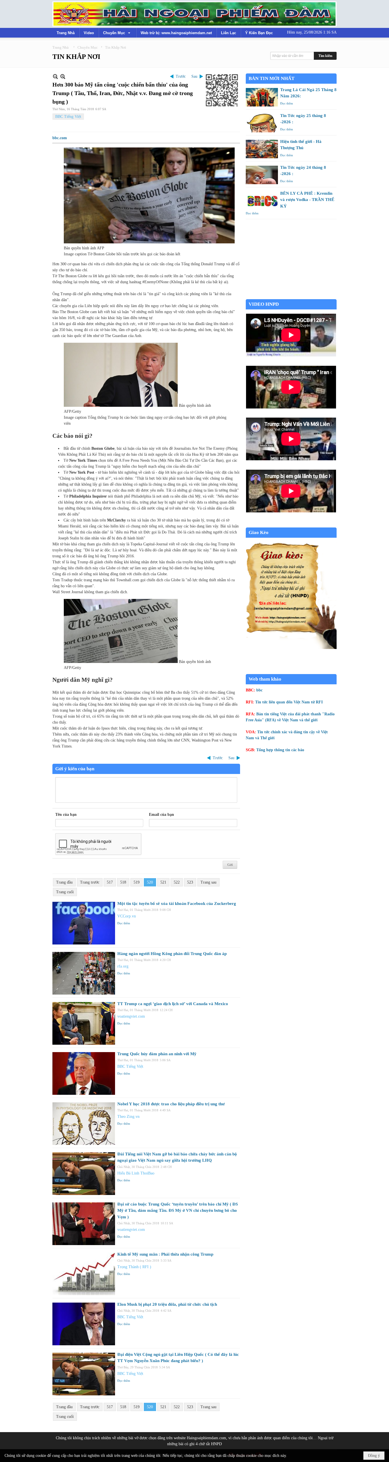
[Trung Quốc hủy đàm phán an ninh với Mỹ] (83, 1073)
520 (150, 882)
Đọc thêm (123, 923)
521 (163, 882)
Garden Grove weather (291, 296)
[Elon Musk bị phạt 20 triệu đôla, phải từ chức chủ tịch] (83, 1324)
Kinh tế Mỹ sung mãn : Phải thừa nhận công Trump (165, 1254)
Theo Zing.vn (128, 1116)
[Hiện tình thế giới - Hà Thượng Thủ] (262, 149)
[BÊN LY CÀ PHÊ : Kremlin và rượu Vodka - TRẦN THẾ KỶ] (262, 201)
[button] (117, 33)
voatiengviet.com (131, 1016)
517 (110, 882)
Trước (181, 76)
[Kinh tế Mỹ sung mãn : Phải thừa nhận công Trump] (83, 1273)
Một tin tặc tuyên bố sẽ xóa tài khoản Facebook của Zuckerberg (176, 903)
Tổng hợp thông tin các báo (280, 750)
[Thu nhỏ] (55, 76)
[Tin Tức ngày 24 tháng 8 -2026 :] (262, 175)
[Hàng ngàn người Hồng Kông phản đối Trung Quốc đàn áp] (83, 973)
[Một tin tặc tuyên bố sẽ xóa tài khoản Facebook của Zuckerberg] (83, 923)
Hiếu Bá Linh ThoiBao (135, 1173)
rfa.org (122, 966)
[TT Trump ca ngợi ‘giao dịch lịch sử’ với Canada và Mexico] (83, 1023)
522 (177, 882)
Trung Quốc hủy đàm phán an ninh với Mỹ (156, 1054)
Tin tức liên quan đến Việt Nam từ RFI (289, 702)
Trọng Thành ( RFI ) (134, 1267)
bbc (259, 690)
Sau (194, 76)
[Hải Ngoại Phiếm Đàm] (194, 13)
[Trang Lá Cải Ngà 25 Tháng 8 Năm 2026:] (262, 97)
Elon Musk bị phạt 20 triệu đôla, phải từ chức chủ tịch (167, 1304)
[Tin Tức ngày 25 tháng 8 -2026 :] (262, 123)
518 (123, 882)
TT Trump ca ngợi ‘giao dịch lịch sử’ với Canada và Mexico (172, 1003)
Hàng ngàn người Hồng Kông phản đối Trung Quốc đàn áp (172, 953)
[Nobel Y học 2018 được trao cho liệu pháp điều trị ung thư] (83, 1123)
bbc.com (59, 138)
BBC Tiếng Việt (68, 116)
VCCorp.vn (126, 916)
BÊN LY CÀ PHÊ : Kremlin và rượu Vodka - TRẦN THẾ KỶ (307, 199)
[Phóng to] (63, 76)
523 (190, 882)
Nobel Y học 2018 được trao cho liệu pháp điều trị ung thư (171, 1104)
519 (137, 882)
